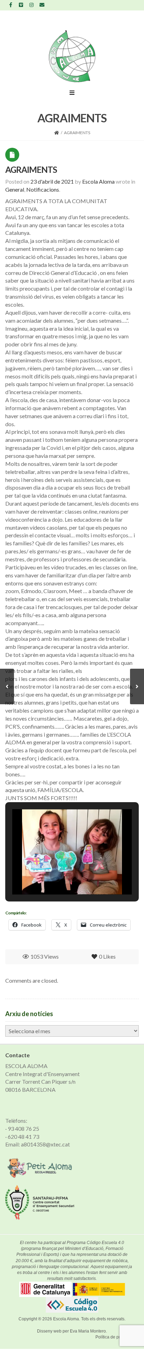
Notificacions (42, 189)
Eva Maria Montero (88, 1331)
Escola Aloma (66, 1319)
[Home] (56, 132)
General (14, 189)
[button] (56, 875)
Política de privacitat (114, 1337)
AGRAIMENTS (31, 169)
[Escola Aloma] (72, 56)
